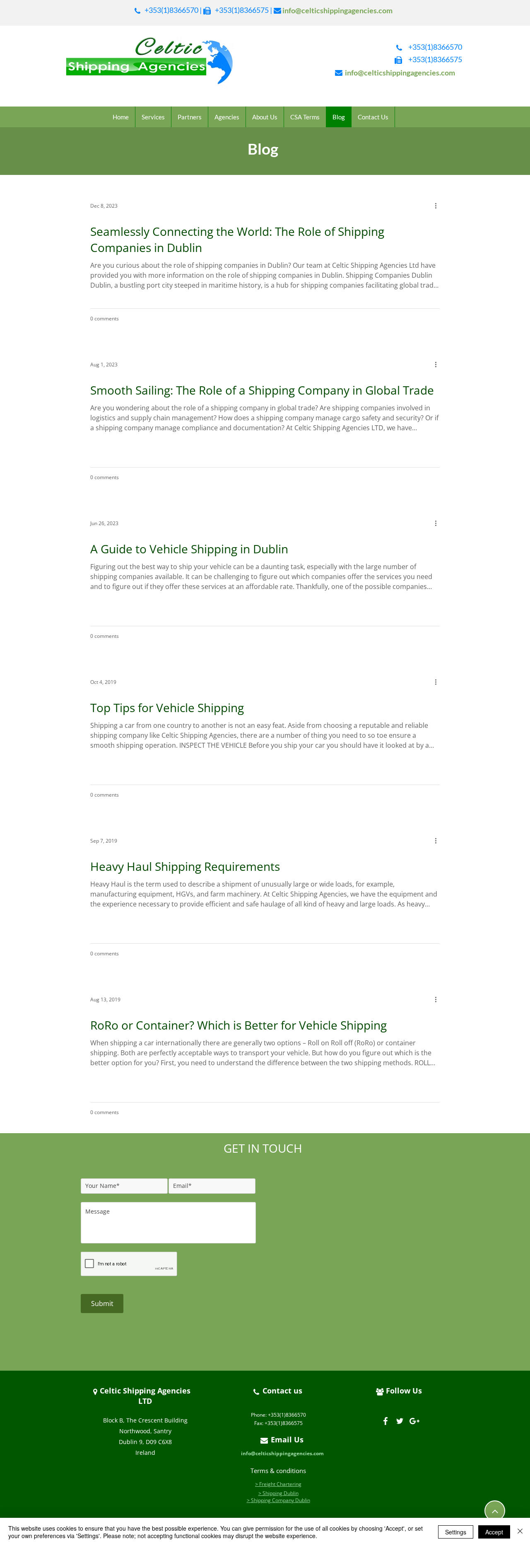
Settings (455, 1532)
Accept (494, 1532)
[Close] (520, 1531)
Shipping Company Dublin (280, 1500)
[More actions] (438, 206)
